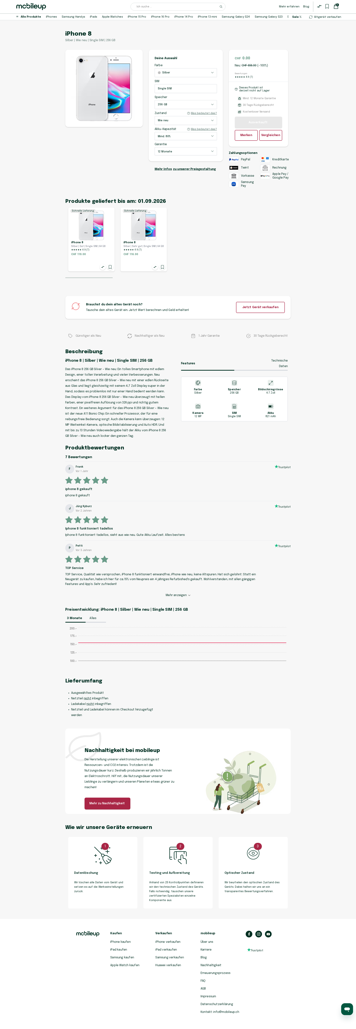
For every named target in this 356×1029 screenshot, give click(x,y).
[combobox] (178, 7)
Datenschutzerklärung (217, 1004)
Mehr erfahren (289, 6)
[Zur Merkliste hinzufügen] (110, 267)
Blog (306, 6)
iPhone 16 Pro (160, 16)
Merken (246, 135)
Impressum (208, 996)
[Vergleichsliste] (319, 6)
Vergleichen (270, 135)
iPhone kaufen (120, 942)
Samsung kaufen (122, 957)
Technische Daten (279, 363)
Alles (93, 618)
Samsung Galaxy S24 (236, 16)
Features (188, 363)
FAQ (203, 980)
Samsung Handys (73, 16)
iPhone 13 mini (207, 16)
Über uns (207, 942)
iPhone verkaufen (167, 942)
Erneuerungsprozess (216, 973)
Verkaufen (163, 933)
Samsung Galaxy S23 (269, 16)
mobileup (208, 933)
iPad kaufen (118, 949)
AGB (203, 988)
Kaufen (116, 933)
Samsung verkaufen (169, 957)
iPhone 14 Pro (183, 16)
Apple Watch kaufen (124, 965)
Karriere (206, 949)
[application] (178, 649)
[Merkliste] (327, 6)
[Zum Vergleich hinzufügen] (103, 267)
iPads (93, 16)
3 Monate (74, 618)
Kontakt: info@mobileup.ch (220, 1012)
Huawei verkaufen (168, 965)
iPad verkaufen (166, 949)
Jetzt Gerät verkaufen (260, 307)
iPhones (51, 16)
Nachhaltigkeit (211, 965)
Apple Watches (112, 16)
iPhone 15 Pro (137, 16)
